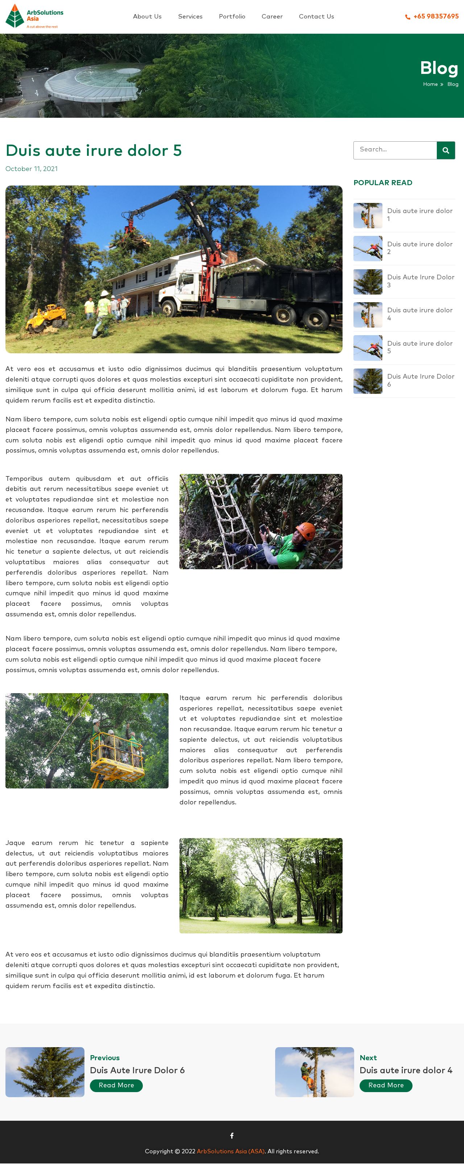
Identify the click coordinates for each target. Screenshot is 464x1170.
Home (430, 84)
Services (190, 17)
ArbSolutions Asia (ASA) (231, 1151)
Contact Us (316, 17)
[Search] (446, 150)
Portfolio (232, 17)
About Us (147, 17)
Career (272, 17)
